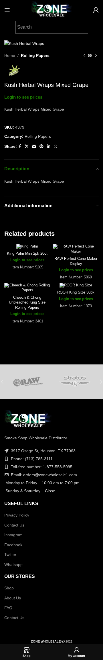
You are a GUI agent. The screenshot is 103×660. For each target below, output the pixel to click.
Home (9, 55)
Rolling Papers (35, 55)
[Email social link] (34, 146)
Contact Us (14, 525)
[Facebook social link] (20, 146)
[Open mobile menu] (7, 10)
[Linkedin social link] (48, 146)
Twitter (10, 554)
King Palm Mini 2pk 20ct (27, 254)
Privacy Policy (16, 515)
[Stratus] (75, 381)
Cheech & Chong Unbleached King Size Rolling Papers (27, 303)
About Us (12, 598)
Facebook (13, 545)
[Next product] (96, 56)
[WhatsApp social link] (55, 146)
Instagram (13, 535)
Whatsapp (13, 564)
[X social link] (26, 146)
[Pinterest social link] (41, 146)
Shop (9, 588)
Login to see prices (23, 97)
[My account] (96, 10)
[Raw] (28, 381)
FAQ (8, 607)
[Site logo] (51, 9)
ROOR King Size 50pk (75, 292)
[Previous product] (84, 56)
